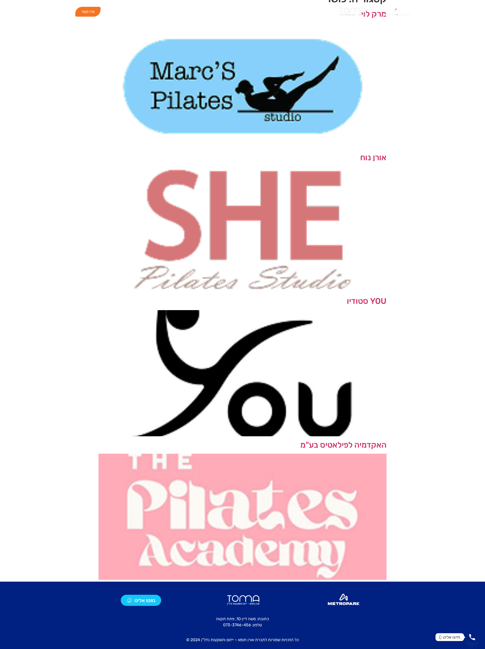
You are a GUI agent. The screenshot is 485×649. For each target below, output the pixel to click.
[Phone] (472, 637)
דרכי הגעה (177, 12)
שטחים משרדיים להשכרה (294, 12)
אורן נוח (373, 157)
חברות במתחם (135, 12)
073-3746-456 (237, 625)
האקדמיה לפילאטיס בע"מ (343, 445)
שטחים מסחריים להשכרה (229, 12)
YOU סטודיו (366, 301)
